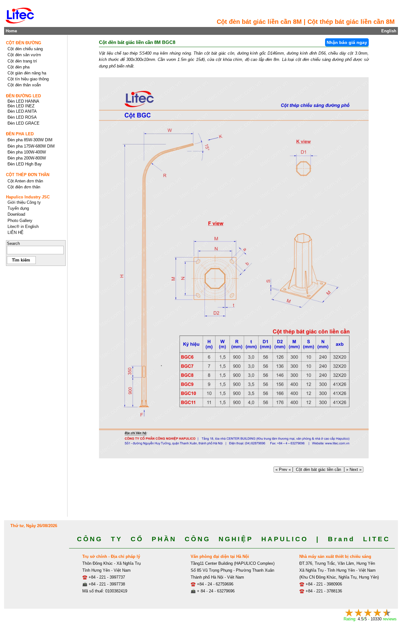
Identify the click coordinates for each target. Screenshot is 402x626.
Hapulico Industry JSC (28, 197)
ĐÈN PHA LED (20, 134)
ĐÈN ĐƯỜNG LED (23, 96)
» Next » (354, 469)
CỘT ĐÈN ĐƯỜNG (23, 42)
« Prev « (283, 469)
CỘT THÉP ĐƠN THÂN (27, 174)
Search (13, 243)
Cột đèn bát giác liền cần (318, 469)
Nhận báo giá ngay (347, 42)
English (388, 31)
